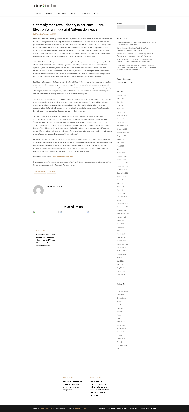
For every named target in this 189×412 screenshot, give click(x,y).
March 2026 (121, 112)
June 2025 (120, 142)
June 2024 (120, 183)
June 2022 (120, 264)
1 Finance (51, 171)
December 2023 (122, 203)
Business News (122, 291)
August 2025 (121, 136)
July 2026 (120, 98)
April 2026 (120, 109)
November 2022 (122, 247)
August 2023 (121, 217)
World (95, 13)
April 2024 (120, 190)
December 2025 (122, 122)
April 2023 (120, 230)
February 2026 (122, 115)
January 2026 (121, 119)
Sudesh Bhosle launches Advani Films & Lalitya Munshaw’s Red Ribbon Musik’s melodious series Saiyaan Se (45, 240)
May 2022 (120, 268)
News (119, 315)
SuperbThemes (81, 408)
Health (119, 305)
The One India (46, 408)
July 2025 (120, 139)
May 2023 (120, 227)
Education (48, 13)
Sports (119, 335)
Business (38, 13)
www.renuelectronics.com (63, 157)
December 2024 (122, 163)
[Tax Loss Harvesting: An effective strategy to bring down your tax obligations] (72, 292)
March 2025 (121, 153)
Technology (121, 339)
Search (119, 23)
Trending (120, 342)
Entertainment (61, 13)
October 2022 (122, 251)
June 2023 (120, 224)
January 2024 (121, 200)
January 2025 (121, 159)
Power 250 (121, 325)
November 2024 (122, 166)
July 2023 (120, 220)
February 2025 (122, 156)
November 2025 (122, 126)
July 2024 (120, 180)
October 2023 (122, 210)
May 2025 (120, 146)
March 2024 (121, 193)
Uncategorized (40, 171)
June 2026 (120, 102)
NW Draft (120, 318)
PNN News (121, 322)
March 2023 (121, 234)
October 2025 (122, 129)
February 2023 (122, 237)
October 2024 (122, 170)
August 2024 (121, 176)
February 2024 (122, 197)
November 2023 (122, 207)
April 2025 (120, 149)
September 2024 (123, 173)
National (120, 311)
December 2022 (122, 244)
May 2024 (120, 186)
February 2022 (122, 274)
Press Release (85, 13)
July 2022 (120, 261)
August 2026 (121, 95)
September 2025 (123, 132)
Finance (119, 301)
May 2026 (120, 105)
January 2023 (121, 241)
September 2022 (123, 254)
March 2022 (121, 271)
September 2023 (123, 214)
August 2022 (121, 258)
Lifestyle (73, 13)
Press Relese (121, 332)
